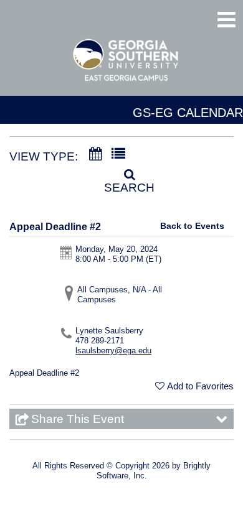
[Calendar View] (95, 154)
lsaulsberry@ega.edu (113, 350)
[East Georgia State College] (126, 66)
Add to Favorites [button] (200, 386)
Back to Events (192, 226)
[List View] (118, 154)
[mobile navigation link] (226, 19)
